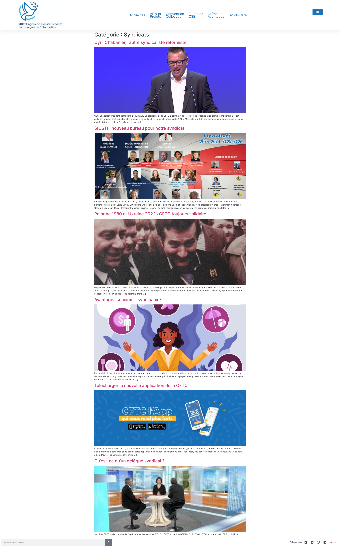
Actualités (137, 15)
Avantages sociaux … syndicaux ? (128, 299)
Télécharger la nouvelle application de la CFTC (141, 385)
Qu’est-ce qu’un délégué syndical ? (129, 460)
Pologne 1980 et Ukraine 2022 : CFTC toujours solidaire (150, 213)
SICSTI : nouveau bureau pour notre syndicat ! (140, 128)
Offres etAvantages (216, 15)
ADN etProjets (155, 15)
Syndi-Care (238, 15)
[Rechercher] (108, 542)
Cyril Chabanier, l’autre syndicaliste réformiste (140, 42)
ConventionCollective (175, 15)
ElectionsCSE (196, 15)
